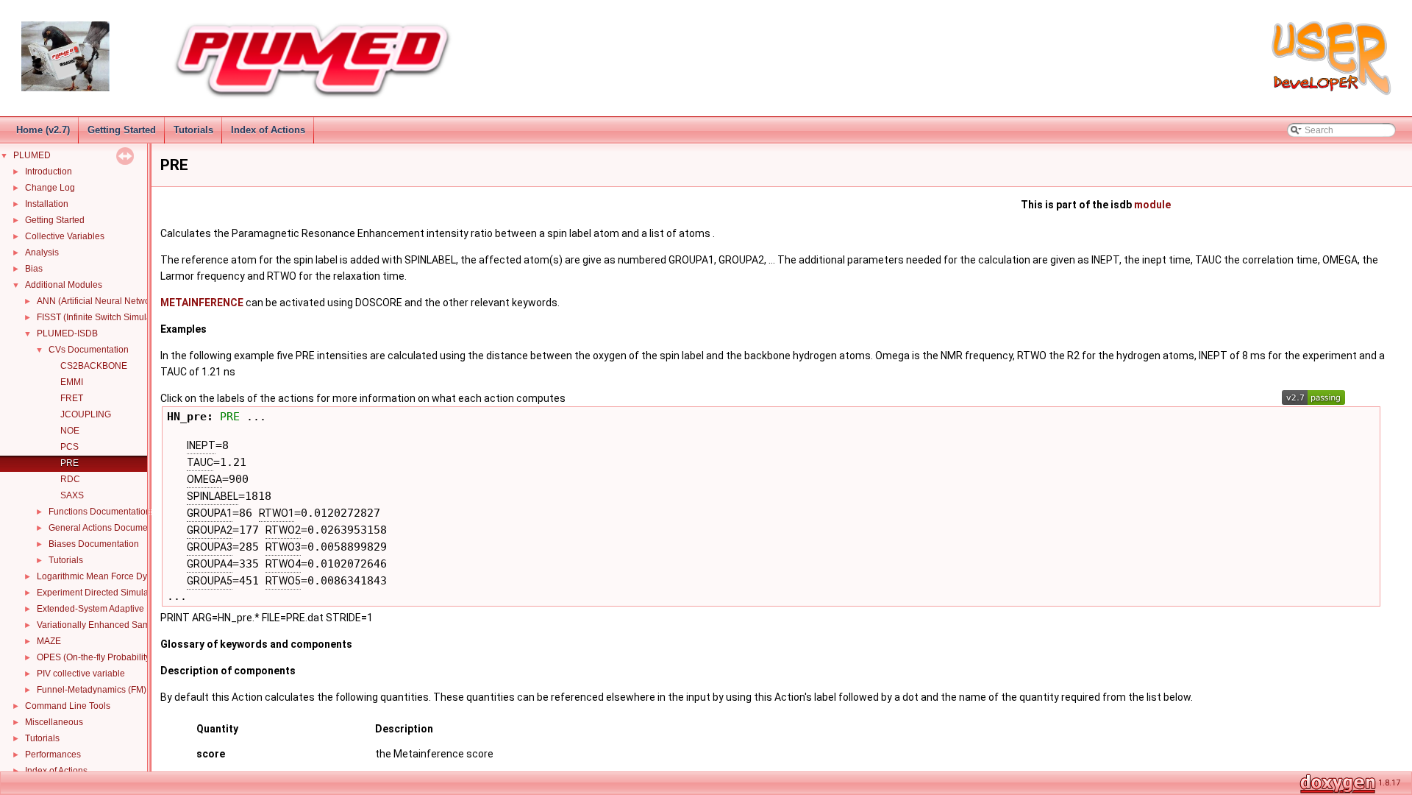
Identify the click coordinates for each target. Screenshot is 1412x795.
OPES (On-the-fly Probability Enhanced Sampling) (137, 657)
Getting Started (122, 129)
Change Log (50, 188)
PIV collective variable (81, 673)
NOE (69, 430)
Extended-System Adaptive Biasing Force (119, 609)
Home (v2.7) (43, 129)
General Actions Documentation (112, 528)
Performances (53, 754)
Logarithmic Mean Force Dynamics (106, 576)
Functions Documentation (100, 511)
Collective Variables (64, 236)
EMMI (71, 382)
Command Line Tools (67, 706)
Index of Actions (268, 129)
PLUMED (32, 155)
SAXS (72, 495)
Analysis (42, 252)
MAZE (49, 641)
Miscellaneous (54, 722)
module (1152, 205)
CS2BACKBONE (93, 366)
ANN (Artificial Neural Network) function (115, 301)
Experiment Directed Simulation (100, 592)
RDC (70, 479)
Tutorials (193, 129)
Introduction (48, 171)
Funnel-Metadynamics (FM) (91, 690)
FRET (71, 398)
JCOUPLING (85, 414)
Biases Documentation (94, 544)
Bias (34, 269)
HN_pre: (193, 416)
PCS (69, 447)
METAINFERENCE (201, 302)
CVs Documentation (89, 349)
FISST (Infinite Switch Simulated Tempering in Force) (141, 317)
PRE (69, 463)
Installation (46, 204)
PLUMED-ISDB (67, 333)
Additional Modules (63, 285)
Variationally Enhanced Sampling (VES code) (127, 625)
